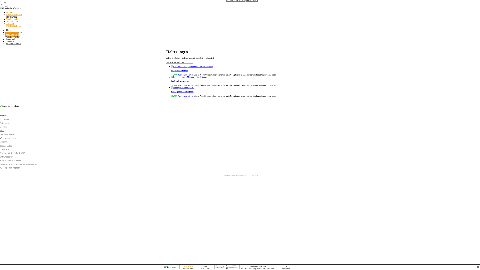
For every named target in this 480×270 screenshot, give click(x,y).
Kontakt (3, 4)
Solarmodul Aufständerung (237, 175)
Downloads (4, 149)
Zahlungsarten (6, 145)
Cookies (3, 127)
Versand (3, 142)
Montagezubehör (13, 26)
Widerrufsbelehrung (8, 138)
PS (257, 175)
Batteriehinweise (7, 134)
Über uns (3, 2)
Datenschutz (5, 123)
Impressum (4, 119)
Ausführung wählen (185, 75)
